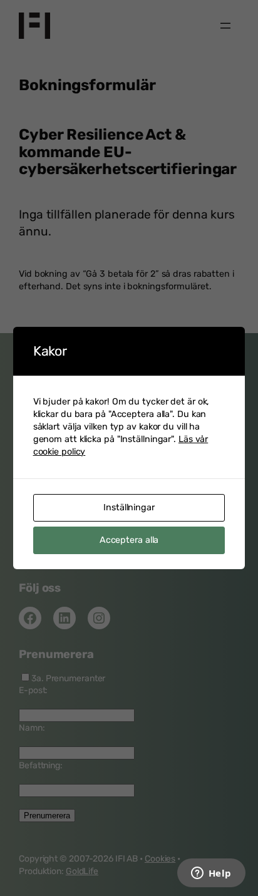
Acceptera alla (129, 540)
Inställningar (129, 507)
